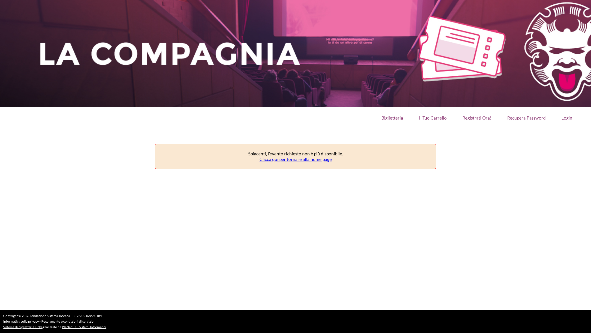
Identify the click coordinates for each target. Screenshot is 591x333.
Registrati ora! (476, 118)
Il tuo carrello (433, 118)
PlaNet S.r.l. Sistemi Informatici (84, 327)
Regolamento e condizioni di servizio (67, 321)
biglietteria (392, 118)
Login (566, 118)
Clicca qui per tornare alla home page (295, 159)
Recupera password (526, 118)
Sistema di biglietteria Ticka (22, 327)
